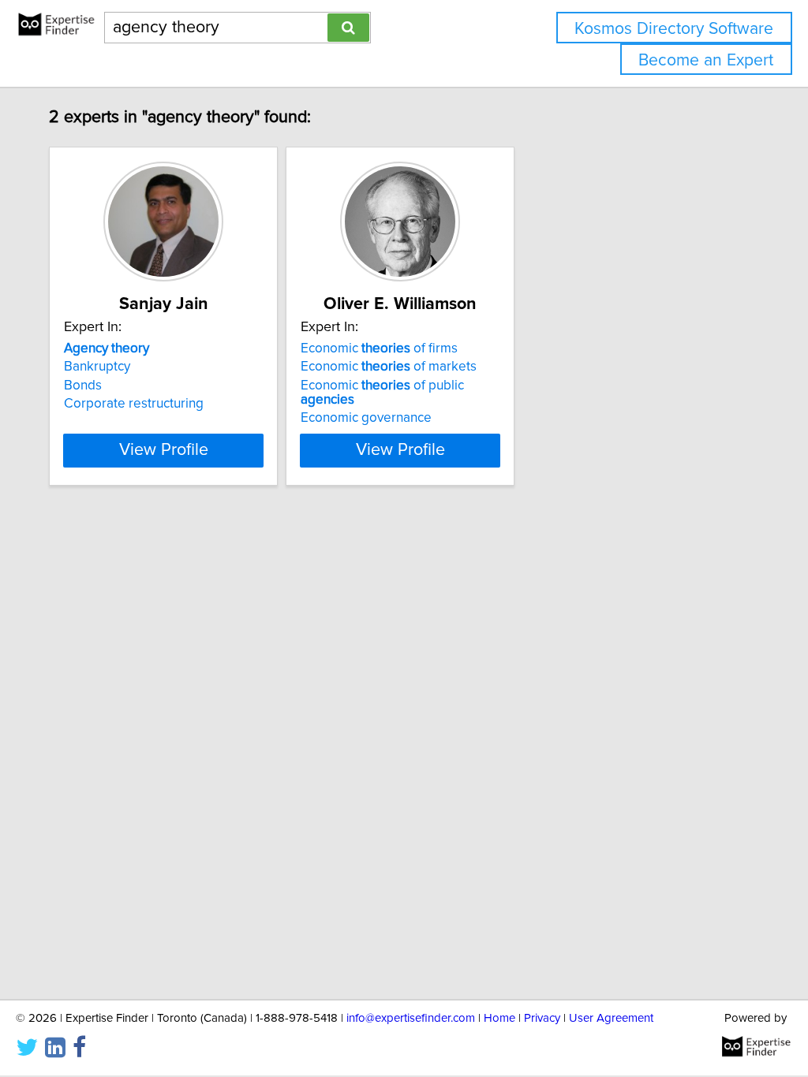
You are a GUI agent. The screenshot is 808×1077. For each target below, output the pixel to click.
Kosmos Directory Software (673, 28)
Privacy (542, 1018)
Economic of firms (379, 348)
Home (499, 1018)
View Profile (163, 450)
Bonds (83, 385)
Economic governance (366, 418)
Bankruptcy (97, 367)
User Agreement (611, 1018)
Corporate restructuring (134, 404)
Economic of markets (389, 367)
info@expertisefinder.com (410, 1018)
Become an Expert (705, 60)
